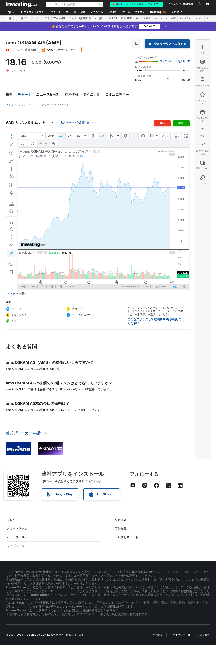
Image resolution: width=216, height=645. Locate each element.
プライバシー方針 (180, 634)
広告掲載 (121, 528)
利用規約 (158, 634)
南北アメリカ (143, 18)
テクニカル (91, 94)
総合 (9, 94)
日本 (47, 18)
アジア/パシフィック (191, 18)
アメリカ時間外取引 (80, 18)
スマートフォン (17, 528)
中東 (173, 18)
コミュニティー (117, 94)
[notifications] (199, 4)
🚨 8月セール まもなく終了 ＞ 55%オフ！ (137, 4)
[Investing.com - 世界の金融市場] (22, 4)
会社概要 (121, 519)
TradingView (13, 293)
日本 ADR (126, 18)
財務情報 (71, 94)
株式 (11, 18)
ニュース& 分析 (48, 94)
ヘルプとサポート (126, 537)
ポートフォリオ (17, 537)
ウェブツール (15, 546)
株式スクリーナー (31, 18)
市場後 (99, 18)
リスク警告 (203, 634)
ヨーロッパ (160, 18)
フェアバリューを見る (172, 61)
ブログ (11, 519)
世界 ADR (111, 18)
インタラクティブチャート (54, 104)
